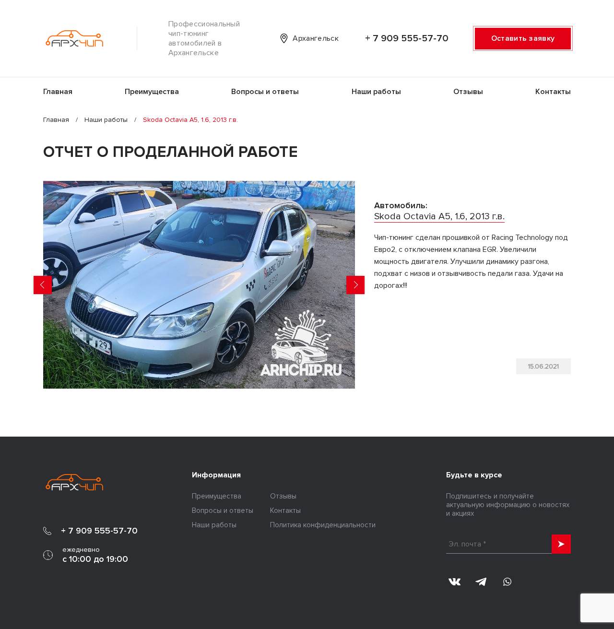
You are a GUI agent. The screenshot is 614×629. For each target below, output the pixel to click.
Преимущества (152, 91)
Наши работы (376, 91)
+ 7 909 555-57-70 (407, 38)
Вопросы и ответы (265, 91)
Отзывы (468, 91)
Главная (57, 91)
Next (355, 285)
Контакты (553, 91)
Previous (43, 285)
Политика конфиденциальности (323, 525)
